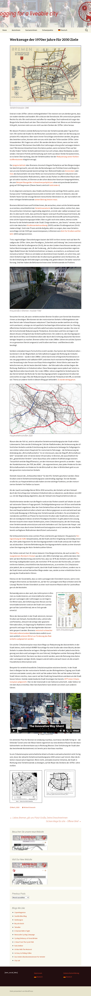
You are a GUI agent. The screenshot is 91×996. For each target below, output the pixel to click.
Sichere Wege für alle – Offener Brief (63, 821)
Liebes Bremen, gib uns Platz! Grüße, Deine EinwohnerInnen (39, 817)
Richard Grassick (29, 807)
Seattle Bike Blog (20, 916)
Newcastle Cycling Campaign (24, 935)
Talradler (17, 927)
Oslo (12, 174)
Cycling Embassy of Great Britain (25, 938)
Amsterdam (70, 171)
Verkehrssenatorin (42, 208)
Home (4, 30)
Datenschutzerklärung (71, 973)
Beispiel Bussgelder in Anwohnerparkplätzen (34, 182)
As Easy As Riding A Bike (23, 953)
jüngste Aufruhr (19, 165)
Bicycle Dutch (19, 923)
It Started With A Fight (22, 931)
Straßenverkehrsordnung (37, 225)
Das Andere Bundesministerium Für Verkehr (29, 957)
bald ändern (54, 185)
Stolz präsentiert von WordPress (21, 991)
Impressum (38, 973)
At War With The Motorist (23, 949)
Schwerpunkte (47, 30)
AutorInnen (16, 30)
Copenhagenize (20, 912)
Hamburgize (18, 920)
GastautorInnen (31, 30)
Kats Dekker (18, 946)
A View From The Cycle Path (24, 942)
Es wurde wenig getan (66, 379)
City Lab (17, 960)
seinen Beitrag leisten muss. (46, 199)
